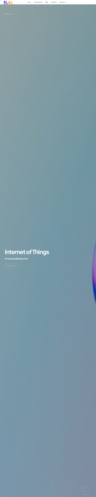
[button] (63, 2)
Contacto (53, 2)
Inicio (29, 2)
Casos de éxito (38, 2)
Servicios (62, 2)
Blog (46, 2)
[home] (8, 2)
